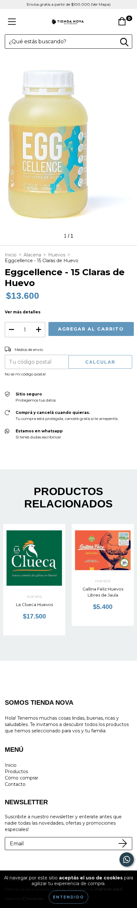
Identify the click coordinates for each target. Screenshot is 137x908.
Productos (16, 771)
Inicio (11, 255)
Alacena (32, 255)
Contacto (15, 784)
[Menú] (12, 21)
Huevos (56, 255)
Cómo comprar (21, 778)
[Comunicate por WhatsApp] (126, 859)
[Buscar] (124, 42)
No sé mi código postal (25, 374)
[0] (124, 23)
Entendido (68, 897)
